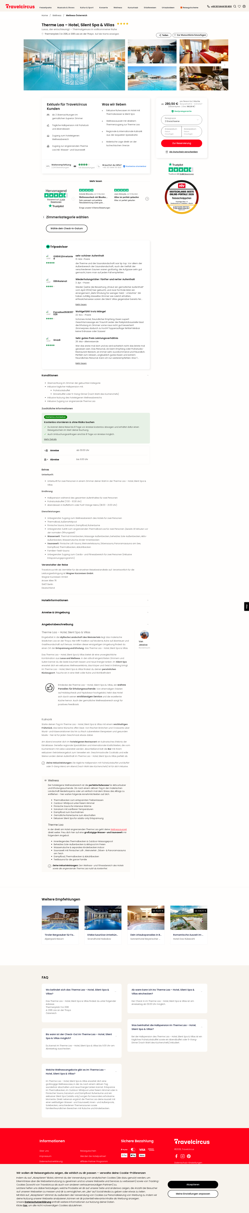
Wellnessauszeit (119, 829)
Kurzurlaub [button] (133, 7)
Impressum (45, 1156)
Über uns (44, 1150)
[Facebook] (176, 1157)
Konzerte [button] (103, 7)
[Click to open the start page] (192, 1143)
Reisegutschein (88, 1150)
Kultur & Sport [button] (87, 7)
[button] (234, 6)
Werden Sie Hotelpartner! (93, 1156)
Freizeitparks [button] (45, 7)
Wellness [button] (118, 7)
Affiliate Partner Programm (94, 1161)
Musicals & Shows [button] (65, 7)
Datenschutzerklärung (38, 1202)
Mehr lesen (81, 304)
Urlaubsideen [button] (168, 7)
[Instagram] (183, 1157)
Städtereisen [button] (150, 7)
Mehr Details (50, 439)
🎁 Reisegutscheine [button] (189, 7)
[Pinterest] (189, 1157)
